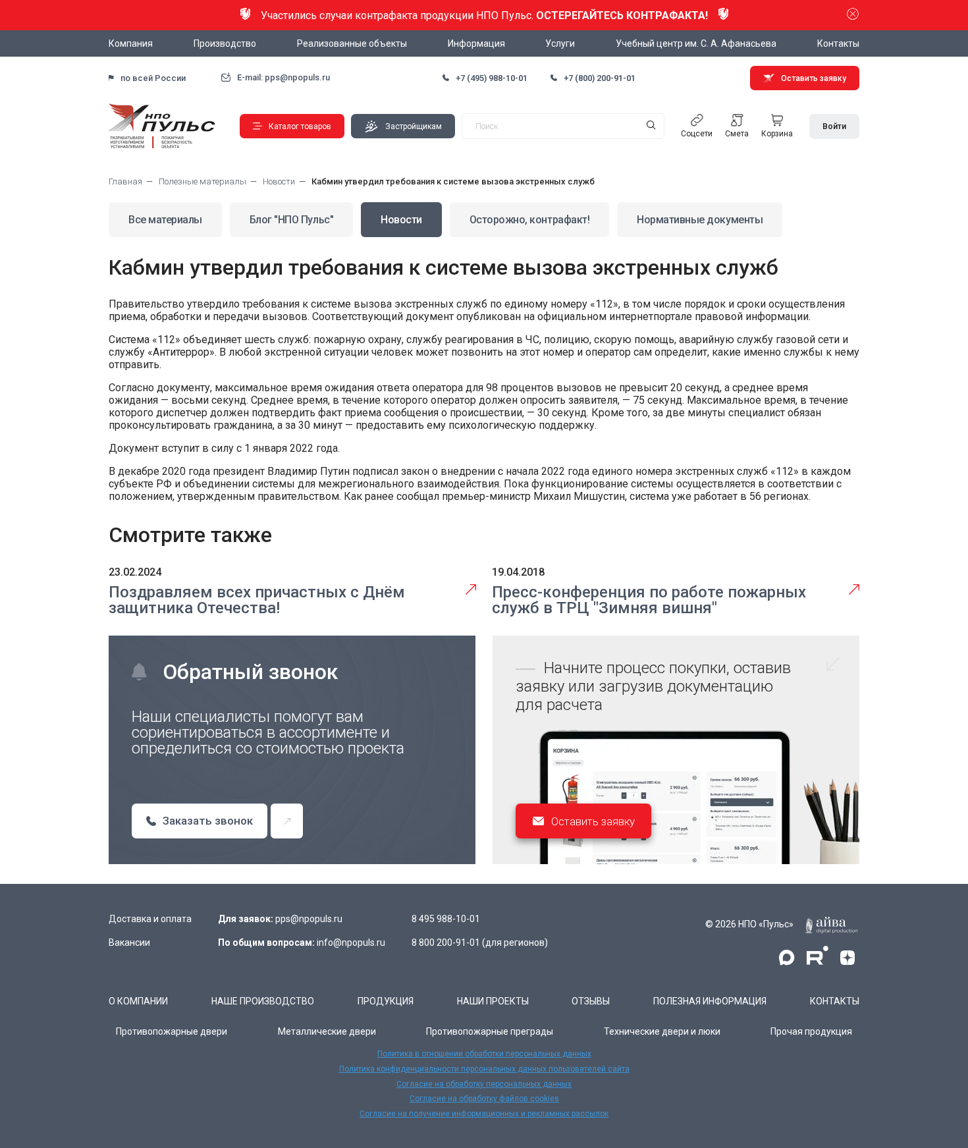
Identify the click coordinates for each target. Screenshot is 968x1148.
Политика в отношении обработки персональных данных (484, 1053)
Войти (834, 126)
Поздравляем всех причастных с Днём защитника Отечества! (257, 600)
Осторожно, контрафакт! (529, 219)
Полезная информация (709, 1001)
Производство (225, 43)
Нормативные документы (700, 219)
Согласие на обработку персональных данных (484, 1084)
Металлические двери (327, 1031)
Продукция (386, 1001)
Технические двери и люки (662, 1031)
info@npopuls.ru (351, 942)
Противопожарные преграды (489, 1031)
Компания (131, 43)
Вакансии (129, 942)
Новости (401, 219)
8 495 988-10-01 (446, 919)
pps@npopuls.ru (308, 919)
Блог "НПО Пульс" (291, 219)
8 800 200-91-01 (446, 942)
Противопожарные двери (171, 1031)
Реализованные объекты (352, 43)
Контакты (838, 43)
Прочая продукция (811, 1031)
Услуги (560, 43)
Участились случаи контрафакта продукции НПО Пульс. (484, 15)
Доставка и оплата (150, 919)
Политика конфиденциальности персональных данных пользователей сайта (484, 1069)
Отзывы (591, 1001)
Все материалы (165, 219)
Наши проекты (493, 1001)
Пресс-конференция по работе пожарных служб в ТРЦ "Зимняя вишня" (649, 600)
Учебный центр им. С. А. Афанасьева (696, 43)
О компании (138, 1001)
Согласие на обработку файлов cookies (484, 1098)
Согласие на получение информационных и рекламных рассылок (484, 1113)
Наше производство (262, 1001)
